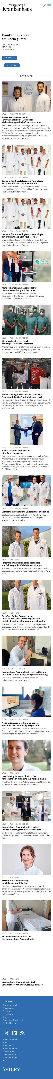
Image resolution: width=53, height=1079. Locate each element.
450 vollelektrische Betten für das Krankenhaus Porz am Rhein (18, 937)
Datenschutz (11, 1057)
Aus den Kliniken (19, 178)
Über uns (9, 1051)
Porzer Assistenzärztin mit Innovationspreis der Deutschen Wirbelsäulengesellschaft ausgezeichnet (21, 120)
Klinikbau (9, 1023)
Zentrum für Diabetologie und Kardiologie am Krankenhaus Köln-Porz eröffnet (22, 182)
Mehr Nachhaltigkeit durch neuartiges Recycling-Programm (17, 342)
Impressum (9, 1054)
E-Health (21, 669)
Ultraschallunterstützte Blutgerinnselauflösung (25, 511)
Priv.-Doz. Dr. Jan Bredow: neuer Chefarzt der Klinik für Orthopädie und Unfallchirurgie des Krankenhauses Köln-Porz (24, 618)
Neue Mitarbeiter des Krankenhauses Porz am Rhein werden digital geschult (21, 724)
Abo (5, 1042)
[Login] (44, 6)
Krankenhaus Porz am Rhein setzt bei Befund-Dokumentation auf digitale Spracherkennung (25, 673)
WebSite (12, 65)
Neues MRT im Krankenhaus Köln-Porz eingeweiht (16, 451)
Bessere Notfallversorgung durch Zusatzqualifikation (15, 881)
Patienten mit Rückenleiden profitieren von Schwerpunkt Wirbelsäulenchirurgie (22, 564)
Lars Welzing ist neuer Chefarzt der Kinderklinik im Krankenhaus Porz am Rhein (24, 777)
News (4, 114)
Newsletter (10, 1039)
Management (10, 1005)
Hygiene (8, 1014)
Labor (6, 1017)
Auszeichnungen (18, 114)
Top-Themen (7, 669)
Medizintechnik (13, 1020)
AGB (5, 1060)
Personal (14, 559)
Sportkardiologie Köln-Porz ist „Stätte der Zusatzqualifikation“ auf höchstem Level (22, 395)
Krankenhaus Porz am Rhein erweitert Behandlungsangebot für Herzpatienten (21, 828)
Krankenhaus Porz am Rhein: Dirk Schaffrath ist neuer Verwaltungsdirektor (22, 983)
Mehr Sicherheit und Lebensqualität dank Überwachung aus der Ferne (19, 289)
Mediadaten (10, 1048)
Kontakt (9, 58)
